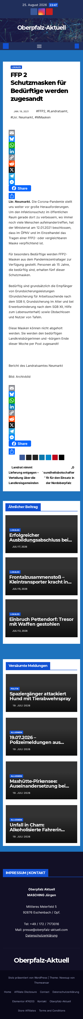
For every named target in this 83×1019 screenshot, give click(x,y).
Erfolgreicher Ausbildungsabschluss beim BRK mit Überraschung (41, 540)
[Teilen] (41, 196)
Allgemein (16, 732)
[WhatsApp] (41, 145)
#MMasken (43, 117)
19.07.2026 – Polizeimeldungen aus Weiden (35, 742)
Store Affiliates (27, 1010)
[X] (41, 170)
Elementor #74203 (23, 1001)
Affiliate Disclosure (25, 991)
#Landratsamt (57, 111)
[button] (71, 46)
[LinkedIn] (41, 151)
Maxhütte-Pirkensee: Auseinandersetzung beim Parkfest (40, 786)
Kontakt (42, 1001)
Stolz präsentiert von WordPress (28, 977)
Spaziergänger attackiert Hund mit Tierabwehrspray (40, 696)
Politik (15, 688)
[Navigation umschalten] (39, 46)
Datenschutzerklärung (41, 935)
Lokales (16, 67)
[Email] (41, 133)
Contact (44, 991)
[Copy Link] (41, 157)
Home (7, 991)
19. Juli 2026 (21, 705)
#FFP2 (40, 111)
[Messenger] (41, 182)
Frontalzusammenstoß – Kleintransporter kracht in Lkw (38, 581)
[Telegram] (41, 176)
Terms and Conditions (52, 1010)
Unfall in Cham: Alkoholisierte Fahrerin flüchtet (35, 829)
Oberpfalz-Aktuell (41, 27)
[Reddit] (41, 164)
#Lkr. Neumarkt (22, 117)
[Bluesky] (41, 139)
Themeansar (41, 982)
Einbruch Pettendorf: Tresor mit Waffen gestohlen (41, 621)
